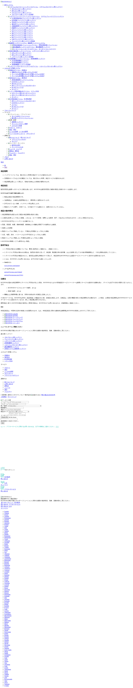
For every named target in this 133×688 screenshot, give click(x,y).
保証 (5, 167)
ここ (57, 426)
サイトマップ (12, 397)
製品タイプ (4, 411)
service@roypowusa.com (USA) (13, 275)
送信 (2, 423)
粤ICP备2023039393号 (48, 395)
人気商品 (4, 397)
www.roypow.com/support (12, 265)
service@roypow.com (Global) (13, 272)
